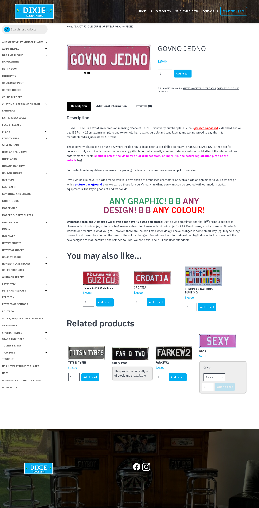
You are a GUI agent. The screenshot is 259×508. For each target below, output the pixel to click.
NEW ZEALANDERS (13, 250)
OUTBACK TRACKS (13, 277)
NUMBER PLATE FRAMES (16, 263)
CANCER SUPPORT (13, 83)
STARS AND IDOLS (13, 339)
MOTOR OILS (9, 208)
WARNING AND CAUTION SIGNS (21, 380)
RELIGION (8, 297)
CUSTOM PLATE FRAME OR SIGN (21, 104)
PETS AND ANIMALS (14, 290)
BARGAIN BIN (10, 61)
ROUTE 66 (8, 311)
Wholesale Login (186, 11)
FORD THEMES (10, 138)
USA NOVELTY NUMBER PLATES (20, 366)
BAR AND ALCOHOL (13, 55)
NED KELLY (8, 235)
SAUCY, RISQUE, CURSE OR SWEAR (22, 318)
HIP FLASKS (9, 159)
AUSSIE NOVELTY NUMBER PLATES (22, 42)
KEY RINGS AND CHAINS (16, 194)
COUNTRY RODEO (12, 97)
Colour (207, 367)
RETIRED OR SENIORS (15, 304)
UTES (5, 373)
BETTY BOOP (9, 68)
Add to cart (183, 73)
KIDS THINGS (10, 201)
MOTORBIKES (10, 222)
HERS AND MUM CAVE (14, 152)
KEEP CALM (9, 186)
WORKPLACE (9, 387)
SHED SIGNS (9, 325)
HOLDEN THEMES (12, 173)
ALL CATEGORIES (161, 11)
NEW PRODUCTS (11, 243)
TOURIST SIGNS (12, 345)
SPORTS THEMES (12, 332)
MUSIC (6, 228)
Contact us (210, 11)
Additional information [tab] (111, 106)
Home (142, 11)
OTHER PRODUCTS (13, 270)
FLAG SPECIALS (11, 124)
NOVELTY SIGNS (11, 257)
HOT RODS (8, 179)
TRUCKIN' (8, 359)
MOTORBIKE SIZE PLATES (17, 215)
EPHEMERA (8, 110)
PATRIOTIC (9, 284)
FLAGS (6, 132)
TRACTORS (8, 352)
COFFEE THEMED (11, 90)
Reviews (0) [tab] (144, 106)
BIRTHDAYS (9, 75)
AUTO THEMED (10, 48)
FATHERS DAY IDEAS (14, 117)
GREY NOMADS (11, 144)
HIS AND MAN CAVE (13, 166)
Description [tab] (79, 106)
